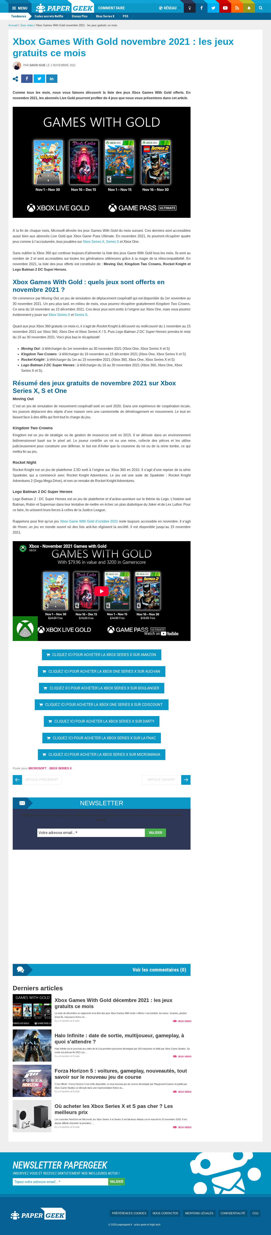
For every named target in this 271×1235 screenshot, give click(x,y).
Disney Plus (79, 16)
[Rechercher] (261, 8)
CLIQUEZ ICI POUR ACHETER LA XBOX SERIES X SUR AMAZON (104, 654)
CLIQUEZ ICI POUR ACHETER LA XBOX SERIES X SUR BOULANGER (104, 688)
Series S (81, 315)
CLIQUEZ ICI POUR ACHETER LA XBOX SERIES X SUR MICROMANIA (104, 754)
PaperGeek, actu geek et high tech (65, 6)
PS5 (125, 16)
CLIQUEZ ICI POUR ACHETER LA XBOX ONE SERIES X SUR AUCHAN (104, 671)
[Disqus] (102, 911)
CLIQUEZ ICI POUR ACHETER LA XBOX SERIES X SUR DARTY (104, 721)
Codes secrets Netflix (49, 16)
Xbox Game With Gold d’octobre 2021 (89, 521)
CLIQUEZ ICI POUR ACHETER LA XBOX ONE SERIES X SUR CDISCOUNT (104, 704)
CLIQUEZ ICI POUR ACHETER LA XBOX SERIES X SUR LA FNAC (104, 738)
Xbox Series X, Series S (101, 241)
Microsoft (38, 768)
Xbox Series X (105, 16)
